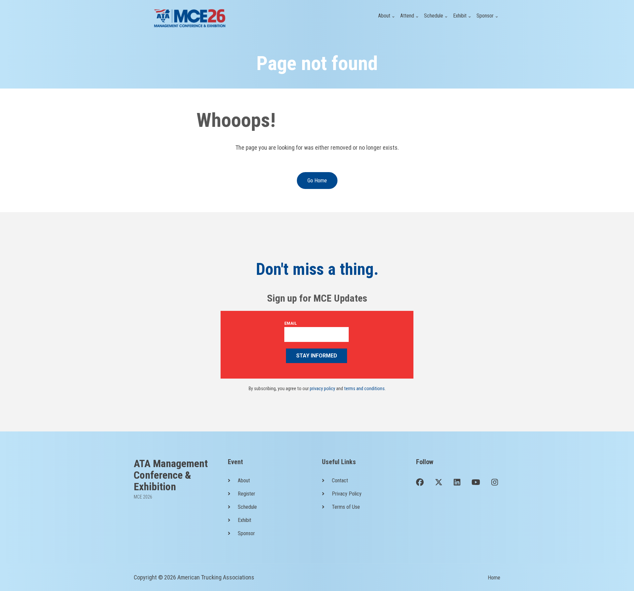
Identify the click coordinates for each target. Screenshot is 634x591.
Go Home (317, 180)
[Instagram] (494, 482)
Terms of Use (346, 507)
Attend (410, 20)
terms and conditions (364, 388)
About (387, 20)
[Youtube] (476, 482)
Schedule (436, 20)
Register (246, 494)
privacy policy (322, 388)
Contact (340, 480)
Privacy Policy (347, 494)
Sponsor (487, 20)
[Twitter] (438, 482)
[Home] (190, 17)
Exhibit (462, 20)
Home (494, 577)
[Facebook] (420, 482)
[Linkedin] (457, 482)
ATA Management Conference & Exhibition (171, 475)
